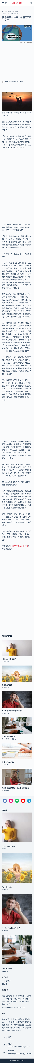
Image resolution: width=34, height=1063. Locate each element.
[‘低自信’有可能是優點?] (17, 648)
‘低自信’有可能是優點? (9, 659)
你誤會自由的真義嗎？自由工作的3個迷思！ (16, 788)
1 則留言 (13, 739)
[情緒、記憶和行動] (17, 751)
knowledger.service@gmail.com (20, 1054)
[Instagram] (11, 801)
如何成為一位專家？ (8, 736)
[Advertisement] (17, 61)
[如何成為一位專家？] (17, 725)
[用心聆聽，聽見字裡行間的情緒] (17, 699)
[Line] (17, 801)
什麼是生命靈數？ (8, 685)
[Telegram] (29, 801)
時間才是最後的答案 (20, 546)
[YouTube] (23, 801)
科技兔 (4, 984)
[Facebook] (5, 801)
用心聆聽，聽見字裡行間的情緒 (12, 711)
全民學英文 (6, 981)
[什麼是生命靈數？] (17, 674)
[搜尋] (31, 3)
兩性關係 (20, 81)
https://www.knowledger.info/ (19, 1047)
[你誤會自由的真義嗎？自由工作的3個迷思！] (17, 777)
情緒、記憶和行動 (8, 762)
